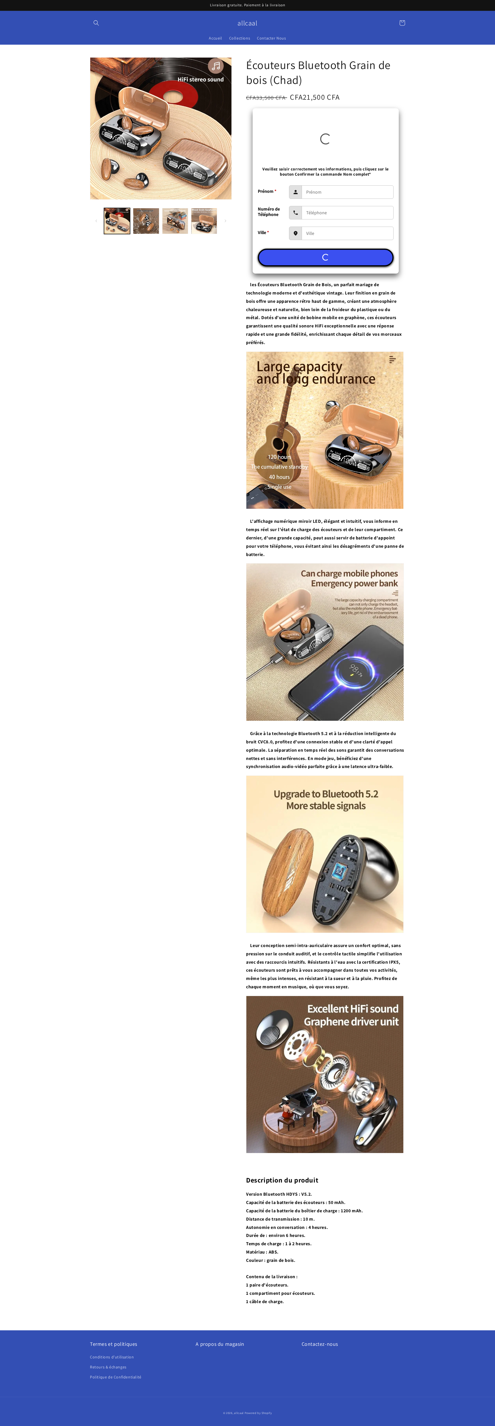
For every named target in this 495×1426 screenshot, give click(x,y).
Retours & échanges (108, 1367)
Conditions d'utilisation (112, 1357)
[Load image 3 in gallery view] (175, 221)
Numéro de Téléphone (269, 211)
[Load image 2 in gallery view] (146, 221)
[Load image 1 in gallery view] (117, 221)
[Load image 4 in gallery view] (204, 221)
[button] (96, 23)
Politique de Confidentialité (116, 1377)
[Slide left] (96, 221)
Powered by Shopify (258, 1413)
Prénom (267, 191)
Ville (263, 232)
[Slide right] (225, 221)
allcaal (239, 1413)
